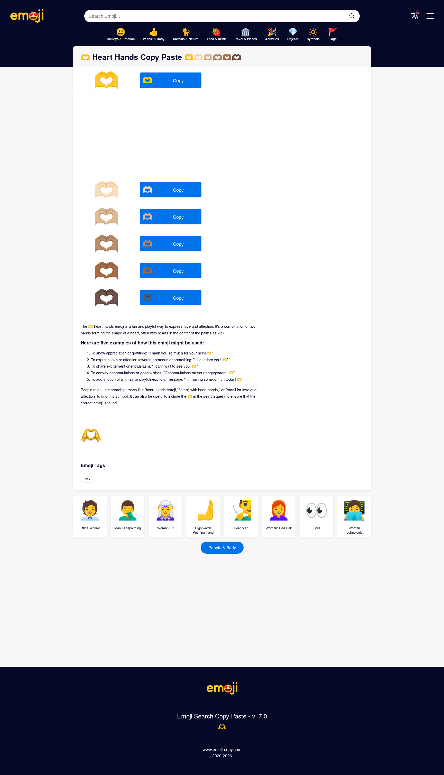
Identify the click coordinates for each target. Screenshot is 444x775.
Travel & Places (245, 39)
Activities (272, 39)
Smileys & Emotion (121, 39)
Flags (333, 39)
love (87, 478)
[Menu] (430, 16)
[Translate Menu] (415, 16)
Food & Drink (216, 39)
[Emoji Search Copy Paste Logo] (222, 693)
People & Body (153, 39)
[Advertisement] (173, 135)
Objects (293, 39)
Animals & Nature (186, 39)
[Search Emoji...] (352, 16)
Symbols (313, 39)
